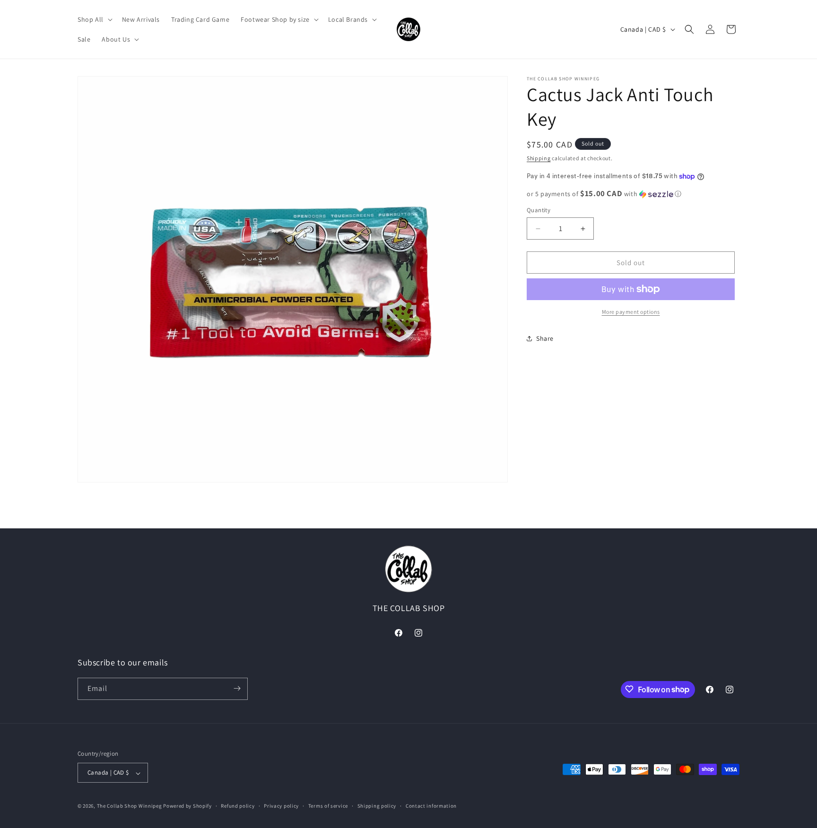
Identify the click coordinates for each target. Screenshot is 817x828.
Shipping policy (377, 805)
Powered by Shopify (187, 806)
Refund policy (237, 805)
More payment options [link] (631, 311)
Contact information (431, 805)
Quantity (538, 210)
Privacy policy (281, 805)
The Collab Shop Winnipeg (129, 806)
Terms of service (328, 805)
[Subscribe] (236, 688)
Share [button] (545, 338)
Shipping (539, 158)
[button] (94, 19)
